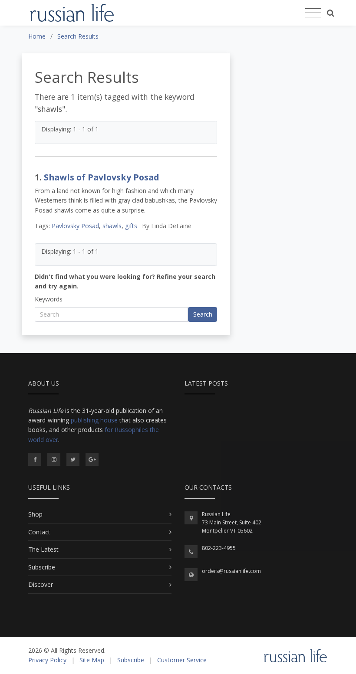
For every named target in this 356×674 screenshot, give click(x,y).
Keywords (49, 299)
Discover (40, 584)
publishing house (94, 420)
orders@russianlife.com (231, 571)
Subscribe (41, 567)
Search (202, 314)
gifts (131, 226)
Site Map (91, 660)
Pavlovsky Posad (75, 226)
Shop (35, 514)
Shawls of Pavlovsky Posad (101, 177)
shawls (112, 226)
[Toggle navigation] (313, 13)
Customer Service (182, 660)
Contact (39, 532)
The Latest (43, 549)
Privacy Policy (47, 660)
